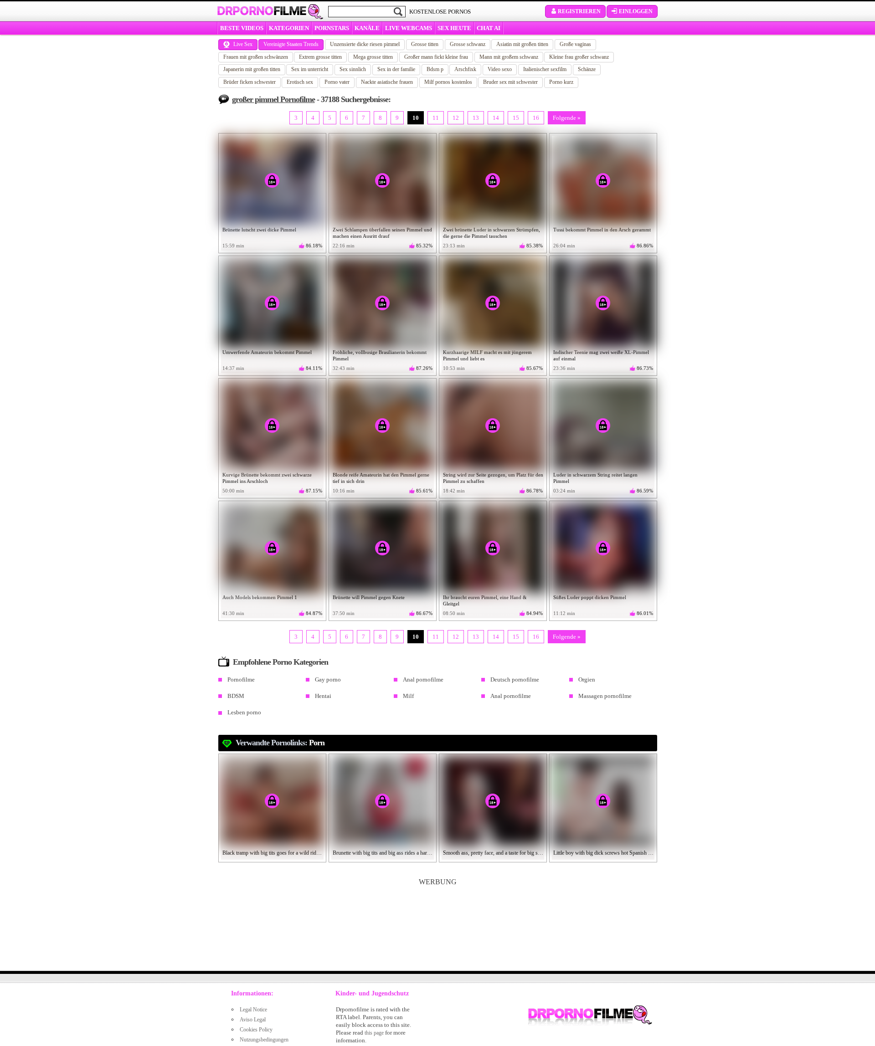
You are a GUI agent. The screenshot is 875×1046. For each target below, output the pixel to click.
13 (476, 117)
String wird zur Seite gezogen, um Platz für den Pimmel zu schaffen (493, 478)
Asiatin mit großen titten (522, 44)
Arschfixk (465, 69)
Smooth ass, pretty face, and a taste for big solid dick (493, 853)
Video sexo (500, 69)
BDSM (235, 695)
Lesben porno (244, 712)
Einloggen (636, 11)
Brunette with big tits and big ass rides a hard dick (383, 853)
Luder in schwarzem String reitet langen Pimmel (595, 478)
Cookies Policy (256, 1029)
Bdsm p (435, 69)
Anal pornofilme (423, 679)
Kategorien (289, 28)
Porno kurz (561, 82)
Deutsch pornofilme (514, 679)
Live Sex (242, 44)
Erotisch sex (300, 82)
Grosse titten (424, 44)
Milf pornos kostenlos (448, 82)
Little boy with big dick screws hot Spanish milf (603, 853)
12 (456, 117)
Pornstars (331, 28)
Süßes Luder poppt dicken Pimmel (589, 597)
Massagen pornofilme (605, 695)
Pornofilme (241, 679)
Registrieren (579, 11)
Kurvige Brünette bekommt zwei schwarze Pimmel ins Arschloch (267, 478)
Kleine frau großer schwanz (579, 57)
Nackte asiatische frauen (387, 82)
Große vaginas (575, 44)
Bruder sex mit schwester (510, 82)
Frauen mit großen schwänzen (255, 57)
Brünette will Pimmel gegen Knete (369, 597)
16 (536, 117)
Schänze (587, 69)
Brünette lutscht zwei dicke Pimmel (259, 229)
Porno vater (337, 82)
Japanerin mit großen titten (251, 69)
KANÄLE (367, 28)
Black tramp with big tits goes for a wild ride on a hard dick (272, 853)
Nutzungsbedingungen (264, 1039)
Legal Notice (253, 1009)
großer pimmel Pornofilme (273, 99)
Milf (408, 695)
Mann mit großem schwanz (508, 57)
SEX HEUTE (454, 28)
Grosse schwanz (467, 44)
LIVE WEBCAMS (408, 28)
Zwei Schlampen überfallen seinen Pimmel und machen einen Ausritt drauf (382, 233)
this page (374, 1033)
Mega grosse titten (373, 57)
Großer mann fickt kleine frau (436, 57)
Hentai (323, 695)
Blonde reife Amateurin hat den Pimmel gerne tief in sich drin (381, 478)
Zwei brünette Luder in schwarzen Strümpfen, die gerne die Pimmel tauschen (491, 233)
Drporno (261, 11)
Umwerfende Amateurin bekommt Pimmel (267, 352)
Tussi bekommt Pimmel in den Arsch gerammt (602, 229)
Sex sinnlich (353, 69)
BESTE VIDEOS (241, 28)
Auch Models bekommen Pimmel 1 (259, 597)
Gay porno (328, 679)
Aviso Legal (253, 1019)
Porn (316, 742)
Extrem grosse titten (320, 57)
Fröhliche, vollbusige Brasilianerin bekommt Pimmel (380, 355)
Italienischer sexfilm (544, 69)
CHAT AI (488, 28)
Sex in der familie (396, 69)
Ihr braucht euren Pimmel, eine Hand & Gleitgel (485, 600)
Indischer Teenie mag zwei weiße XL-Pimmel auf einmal (601, 355)
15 (516, 117)
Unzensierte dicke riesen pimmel (365, 44)
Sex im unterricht (309, 69)
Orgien (586, 679)
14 (496, 117)
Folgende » (567, 117)
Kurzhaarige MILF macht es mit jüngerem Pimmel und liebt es (487, 355)
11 (435, 117)
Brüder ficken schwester (249, 82)
